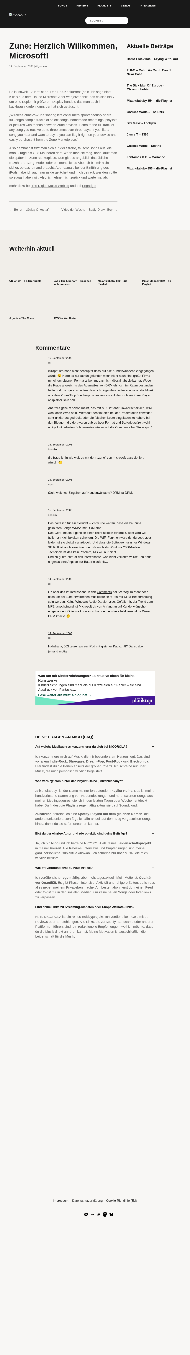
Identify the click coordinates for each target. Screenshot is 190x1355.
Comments (104, 592)
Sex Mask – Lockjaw (141, 123)
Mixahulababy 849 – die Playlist (112, 282)
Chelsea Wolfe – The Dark (145, 112)
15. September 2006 (60, 444)
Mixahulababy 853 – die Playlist (149, 168)
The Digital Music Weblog (50, 186)
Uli (49, 362)
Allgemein (41, 66)
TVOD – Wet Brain (65, 318)
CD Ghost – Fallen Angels (25, 280)
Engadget (89, 186)
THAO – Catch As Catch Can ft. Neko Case (149, 72)
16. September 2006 (60, 357)
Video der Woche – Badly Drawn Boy (87, 209)
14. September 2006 (60, 578)
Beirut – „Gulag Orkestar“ (31, 209)
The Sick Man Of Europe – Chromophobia (146, 87)
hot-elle (52, 449)
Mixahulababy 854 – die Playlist (149, 100)
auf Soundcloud (125, 805)
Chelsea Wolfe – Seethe (144, 146)
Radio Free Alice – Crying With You (152, 59)
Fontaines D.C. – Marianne (146, 157)
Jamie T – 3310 (137, 134)
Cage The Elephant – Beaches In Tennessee (72, 282)
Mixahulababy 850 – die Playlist (157, 282)
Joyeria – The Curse (21, 318)
